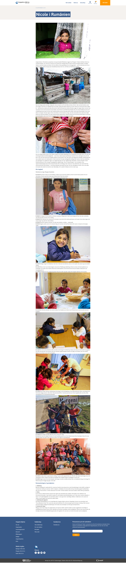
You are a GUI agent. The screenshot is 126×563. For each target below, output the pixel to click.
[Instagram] (39, 553)
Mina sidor (90, 3)
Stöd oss (76, 2)
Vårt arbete (68, 2)
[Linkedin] (44, 553)
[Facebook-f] (36, 553)
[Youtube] (41, 553)
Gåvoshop (82, 2)
